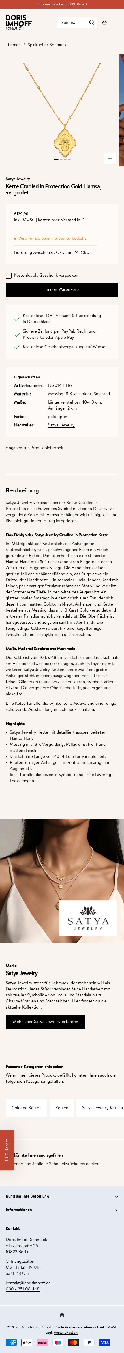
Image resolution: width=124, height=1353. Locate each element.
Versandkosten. (66, 1333)
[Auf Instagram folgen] (62, 1315)
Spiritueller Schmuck (47, 45)
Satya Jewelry (61, 425)
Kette (35, 629)
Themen (13, 45)
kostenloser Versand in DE (62, 220)
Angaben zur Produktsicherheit (35, 448)
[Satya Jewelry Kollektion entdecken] (88, 918)
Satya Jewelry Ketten (44, 670)
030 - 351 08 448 (23, 1289)
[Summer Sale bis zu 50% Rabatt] (62, 4)
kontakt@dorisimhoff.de (28, 1283)
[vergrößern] (110, 158)
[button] (7, 1150)
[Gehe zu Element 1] (56, 159)
